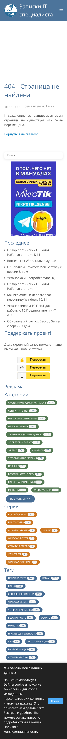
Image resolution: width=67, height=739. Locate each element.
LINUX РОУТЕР (18, 522)
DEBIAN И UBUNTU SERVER (26, 418)
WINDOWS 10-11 (45, 489)
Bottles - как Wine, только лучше (31, 261)
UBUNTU (48, 617)
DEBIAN (49, 578)
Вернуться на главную (21, 134)
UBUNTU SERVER (20, 578)
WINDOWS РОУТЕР (20, 538)
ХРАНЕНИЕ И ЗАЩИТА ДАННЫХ (28, 434)
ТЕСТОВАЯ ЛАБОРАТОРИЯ (25, 458)
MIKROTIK (16, 489)
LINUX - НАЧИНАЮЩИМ (24, 482)
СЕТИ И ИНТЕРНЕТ (21, 410)
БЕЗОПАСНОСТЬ (19, 617)
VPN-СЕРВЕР (17, 554)
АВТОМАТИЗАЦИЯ (40, 641)
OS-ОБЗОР (40, 450)
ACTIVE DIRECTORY (20, 657)
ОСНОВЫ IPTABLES (20, 530)
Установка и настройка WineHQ (31, 278)
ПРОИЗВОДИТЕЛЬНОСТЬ (24, 633)
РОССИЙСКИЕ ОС (20, 514)
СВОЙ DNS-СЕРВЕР (20, 546)
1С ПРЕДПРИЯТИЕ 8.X (23, 442)
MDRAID (49, 530)
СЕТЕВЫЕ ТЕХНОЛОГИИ (24, 594)
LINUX (14, 586)
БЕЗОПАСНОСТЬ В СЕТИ (23, 474)
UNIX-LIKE (16, 466)
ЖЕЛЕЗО (15, 450)
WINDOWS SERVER (21, 426)
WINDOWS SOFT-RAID (21, 562)
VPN (13, 641)
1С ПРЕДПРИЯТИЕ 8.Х (23, 609)
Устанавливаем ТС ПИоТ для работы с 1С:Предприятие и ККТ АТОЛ (31, 310)
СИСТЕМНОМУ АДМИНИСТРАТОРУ (30, 402)
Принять (55, 701)
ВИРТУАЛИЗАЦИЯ (20, 649)
